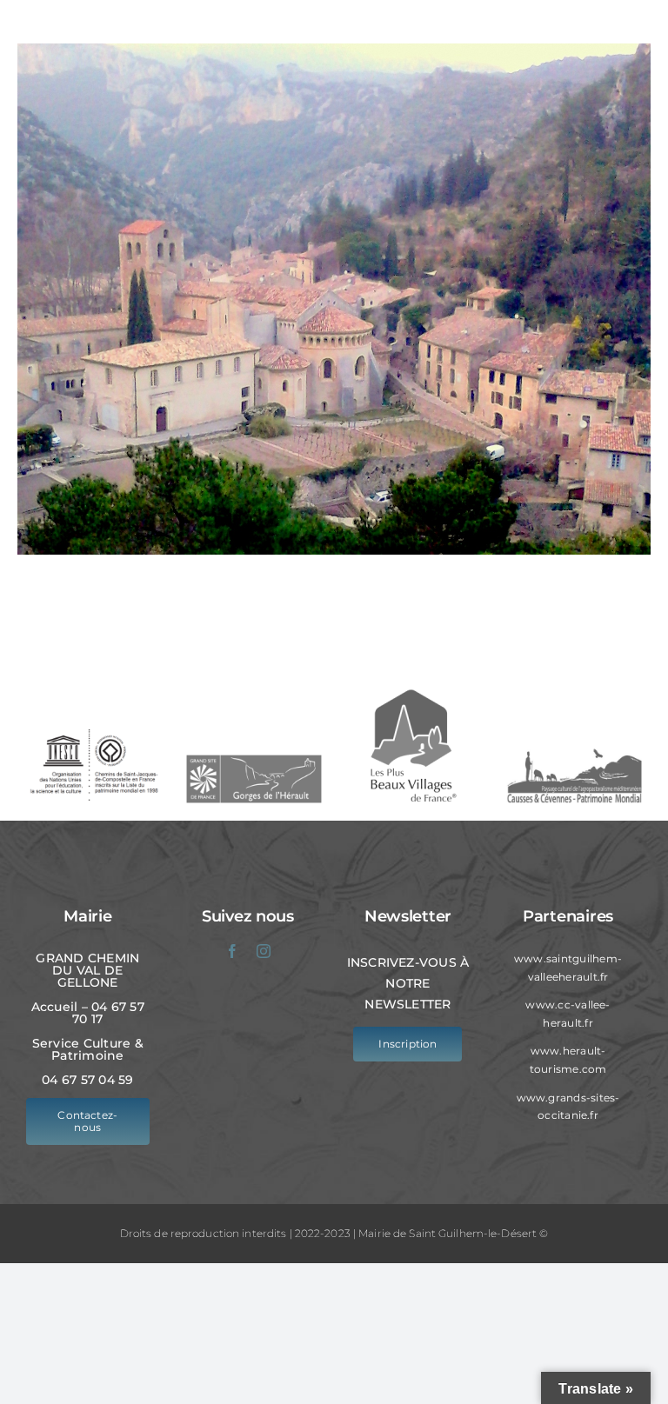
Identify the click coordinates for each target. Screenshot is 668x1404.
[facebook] (232, 951)
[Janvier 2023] (334, 299)
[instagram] (264, 951)
